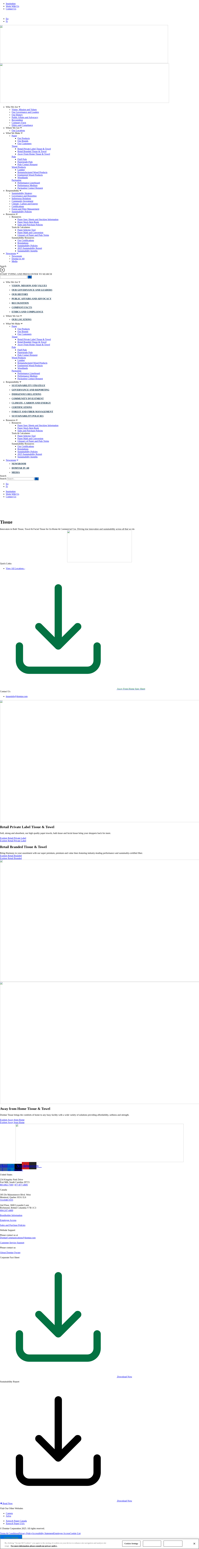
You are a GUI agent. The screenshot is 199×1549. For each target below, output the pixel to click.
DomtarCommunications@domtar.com (18, 1237)
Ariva (8, 1516)
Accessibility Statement (42, 1533)
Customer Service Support (12, 1242)
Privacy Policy (25, 1533)
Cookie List (75, 1533)
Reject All (152, 1543)
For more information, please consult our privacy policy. (34, 1546)
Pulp (14, 156)
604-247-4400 (6, 1210)
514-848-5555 (6, 1200)
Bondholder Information (11, 1215)
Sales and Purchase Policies (12, 1225)
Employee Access (8, 1220)
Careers (9, 1513)
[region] (99, 1544)
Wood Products (19, 167)
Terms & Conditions (9, 1533)
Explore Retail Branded (11, 858)
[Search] (36, 478)
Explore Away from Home (12, 1122)
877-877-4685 (21, 1185)
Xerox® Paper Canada (16, 1521)
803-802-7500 (6, 1185)
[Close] (194, 1543)
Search (3, 478)
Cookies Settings (11, 1537)
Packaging (16, 180)
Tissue (14, 146)
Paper (14, 135)
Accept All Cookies (173, 1543)
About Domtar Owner (10, 1252)
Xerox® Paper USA (15, 1523)
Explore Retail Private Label (13, 840)
